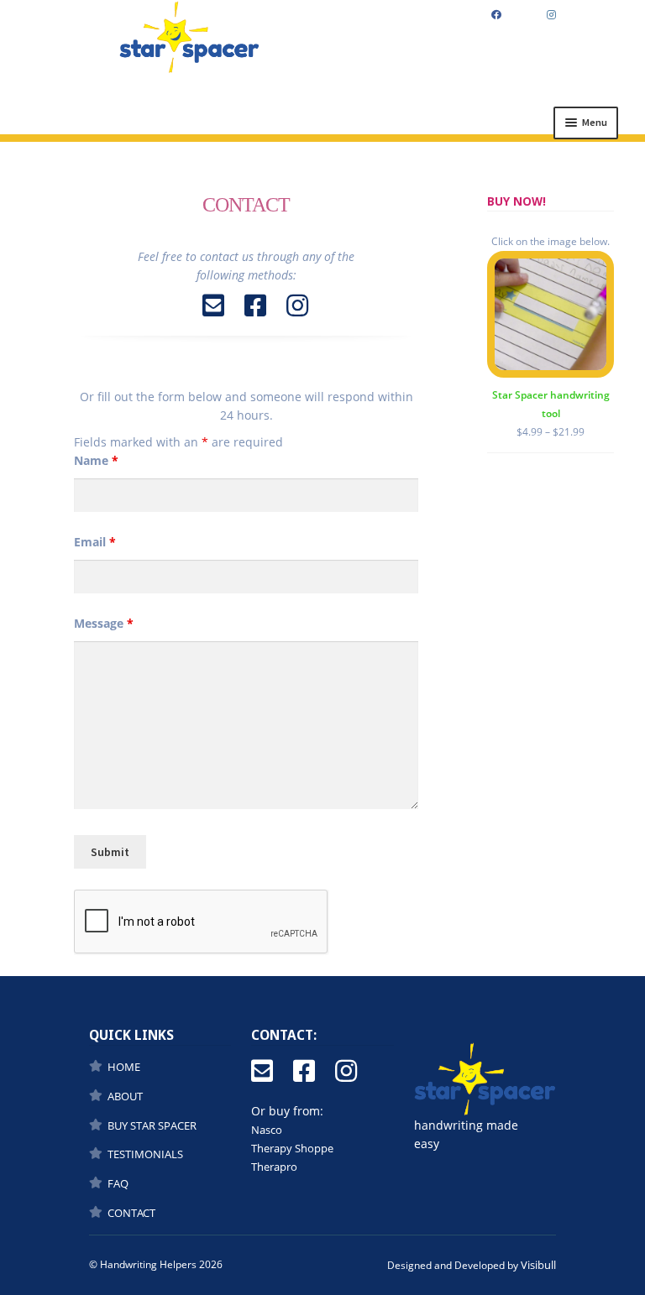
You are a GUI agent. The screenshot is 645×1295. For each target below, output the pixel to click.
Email (95, 542)
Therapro (274, 1166)
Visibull (538, 1264)
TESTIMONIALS (145, 1154)
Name (96, 460)
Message (104, 623)
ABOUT (125, 1096)
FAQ (118, 1183)
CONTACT (131, 1212)
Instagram (551, 15)
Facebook (496, 15)
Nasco (266, 1129)
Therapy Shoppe (292, 1148)
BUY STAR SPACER (152, 1125)
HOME (124, 1066)
